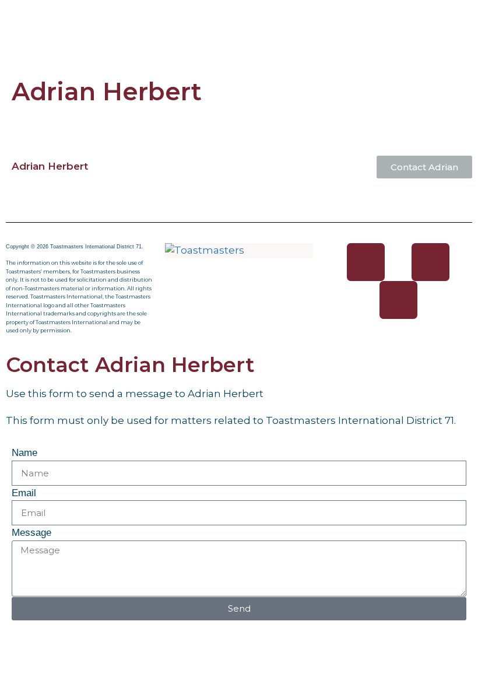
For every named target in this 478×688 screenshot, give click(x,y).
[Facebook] (366, 262)
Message (31, 532)
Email (24, 493)
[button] (239, 16)
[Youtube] (398, 300)
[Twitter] (430, 262)
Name (24, 452)
